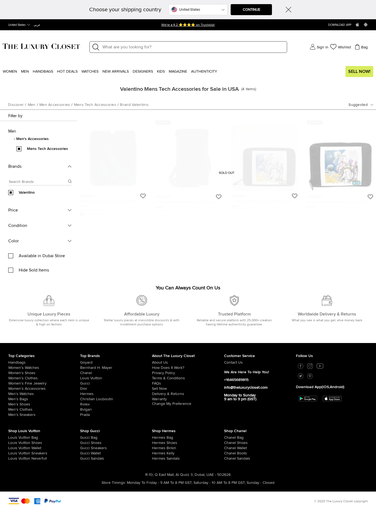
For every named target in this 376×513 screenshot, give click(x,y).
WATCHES (90, 71)
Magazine (178, 71)
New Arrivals (115, 71)
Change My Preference (171, 404)
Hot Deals (67, 71)
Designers (143, 71)
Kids (161, 71)
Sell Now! (359, 71)
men (32, 105)
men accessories (54, 105)
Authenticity (204, 71)
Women (10, 71)
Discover (16, 105)
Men (25, 71)
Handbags (43, 71)
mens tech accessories (95, 105)
